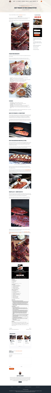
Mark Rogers (23, 9)
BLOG (17, 1)
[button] (19, 273)
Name (10, 366)
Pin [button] (20, 275)
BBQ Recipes (19, 1)
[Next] (29, 340)
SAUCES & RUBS (27, 1)
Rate (23, 275)
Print (17, 275)
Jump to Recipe (20, 16)
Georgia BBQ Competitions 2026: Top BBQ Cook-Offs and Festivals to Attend (37, 39)
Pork (25, 6)
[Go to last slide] (10, 340)
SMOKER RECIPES (34, 1)
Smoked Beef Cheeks (28, 329)
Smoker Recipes (28, 6)
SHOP (37, 1)
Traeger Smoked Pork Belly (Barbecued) (14, 329)
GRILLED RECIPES (23, 1)
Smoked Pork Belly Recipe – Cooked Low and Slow (12, 341)
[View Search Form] (41, 1)
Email (21, 366)
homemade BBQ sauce (28, 169)
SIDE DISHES (30, 1)
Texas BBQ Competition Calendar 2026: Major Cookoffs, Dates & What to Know (37, 43)
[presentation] (13, 337)
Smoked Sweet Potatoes (36, 49)
